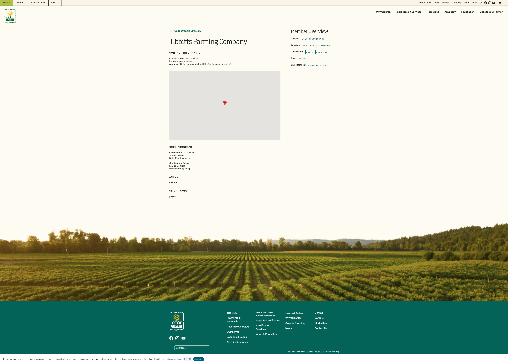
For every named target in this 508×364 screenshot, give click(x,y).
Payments (21, 3)
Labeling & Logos (237, 337)
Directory (456, 3)
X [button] (505, 357)
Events (445, 3)
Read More (159, 359)
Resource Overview (238, 326)
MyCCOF (7, 3)
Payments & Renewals (234, 319)
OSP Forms (233, 331)
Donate (55, 3)
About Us (423, 3)
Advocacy (450, 11)
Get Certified (38, 3)
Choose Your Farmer (491, 11)
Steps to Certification (268, 320)
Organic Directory (295, 323)
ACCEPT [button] (198, 359)
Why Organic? (383, 11)
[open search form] (480, 3)
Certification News (237, 342)
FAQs (474, 3)
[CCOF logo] (10, 13)
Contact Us (321, 328)
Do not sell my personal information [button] (136, 359)
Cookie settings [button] (174, 359)
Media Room (322, 323)
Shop (466, 3)
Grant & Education (266, 334)
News (436, 3)
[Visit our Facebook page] (485, 2)
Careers (319, 318)
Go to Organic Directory (187, 30)
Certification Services (409, 11)
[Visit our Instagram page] (489, 2)
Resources (433, 11)
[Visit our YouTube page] (493, 2)
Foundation (467, 11)
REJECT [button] (187, 359)
